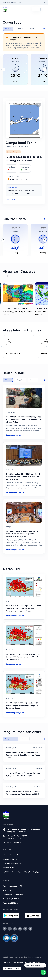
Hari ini (20, 29)
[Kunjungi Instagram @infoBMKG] (20, 929)
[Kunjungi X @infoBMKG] (15, 929)
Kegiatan (20, 380)
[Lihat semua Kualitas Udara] (43, 219)
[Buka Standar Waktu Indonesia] (44, 2)
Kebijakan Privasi (35, 962)
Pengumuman (10, 739)
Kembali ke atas (13, 968)
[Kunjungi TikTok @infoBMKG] (25, 929)
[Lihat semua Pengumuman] (43, 739)
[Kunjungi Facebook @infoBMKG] (10, 929)
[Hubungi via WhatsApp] (43, 972)
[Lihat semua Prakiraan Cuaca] (43, 29)
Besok (32, 29)
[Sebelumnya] (3, 69)
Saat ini (8, 29)
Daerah (33, 380)
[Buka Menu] (43, 9)
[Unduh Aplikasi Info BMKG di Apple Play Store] (35, 915)
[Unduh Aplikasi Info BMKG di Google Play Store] (13, 915)
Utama (7, 380)
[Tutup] (44, 966)
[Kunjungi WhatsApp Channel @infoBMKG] (30, 929)
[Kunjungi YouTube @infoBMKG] (5, 929)
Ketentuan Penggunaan (19, 962)
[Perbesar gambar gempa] (38, 105)
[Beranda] (5, 9)
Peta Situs (6, 962)
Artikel (24, 739)
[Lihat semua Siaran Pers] (43, 569)
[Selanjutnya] (45, 69)
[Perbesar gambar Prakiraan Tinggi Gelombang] (29, 286)
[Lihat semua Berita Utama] (43, 380)
